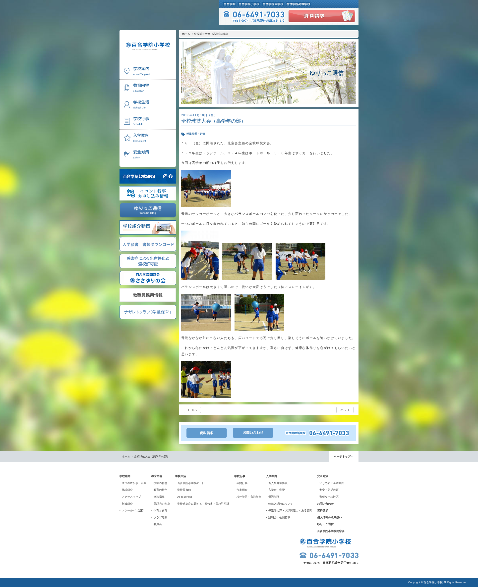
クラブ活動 (160, 517)
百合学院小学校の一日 (191, 483)
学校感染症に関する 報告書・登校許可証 (203, 503)
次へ (343, 409)
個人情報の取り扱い (329, 517)
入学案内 (271, 476)
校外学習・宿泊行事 (249, 496)
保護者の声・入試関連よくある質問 (290, 510)
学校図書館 (184, 489)
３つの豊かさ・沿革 (134, 483)
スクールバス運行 (133, 510)
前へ (194, 409)
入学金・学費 (276, 489)
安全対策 (322, 476)
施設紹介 (127, 489)
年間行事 (242, 483)
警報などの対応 (329, 496)
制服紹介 (127, 503)
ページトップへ (343, 456)
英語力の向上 (162, 503)
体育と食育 (160, 510)
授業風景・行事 (195, 133)
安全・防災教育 (329, 489)
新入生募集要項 (278, 483)
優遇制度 (273, 496)
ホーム (186, 33)
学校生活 (180, 476)
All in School (184, 496)
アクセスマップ (131, 496)
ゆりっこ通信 (325, 524)
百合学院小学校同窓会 (331, 531)
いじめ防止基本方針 (331, 483)
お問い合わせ (325, 503)
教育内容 (156, 476)
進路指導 (159, 496)
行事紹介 (242, 489)
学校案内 (125, 476)
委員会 (158, 524)
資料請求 (322, 510)
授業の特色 (160, 483)
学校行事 (239, 476)
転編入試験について (280, 503)
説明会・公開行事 (279, 517)
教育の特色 (160, 489)
